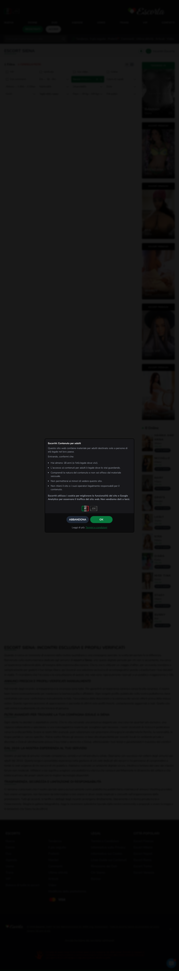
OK (101, 519)
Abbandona (77, 519)
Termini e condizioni (96, 527)
